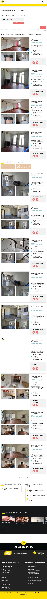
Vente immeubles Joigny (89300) (35, 499)
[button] (12, 19)
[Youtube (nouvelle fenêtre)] (27, 547)
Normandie (4, 583)
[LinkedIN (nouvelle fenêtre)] (31, 547)
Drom (3, 576)
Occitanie (4, 585)
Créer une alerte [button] (19, 22)
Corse (3, 574)
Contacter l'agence (33, 62)
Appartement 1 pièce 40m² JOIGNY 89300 (36, 40)
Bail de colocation (20, 523)
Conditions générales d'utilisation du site (23, 592)
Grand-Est (4, 577)
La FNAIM (35, 592)
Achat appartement (32, 566)
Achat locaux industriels (33, 573)
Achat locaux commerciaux (34, 570)
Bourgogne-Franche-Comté (8, 567)
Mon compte (38, 2)
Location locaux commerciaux (34, 581)
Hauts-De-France (5, 579)
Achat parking (31, 567)
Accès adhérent (23, 594)
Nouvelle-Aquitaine (6, 584)
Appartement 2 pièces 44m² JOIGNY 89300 (37, 341)
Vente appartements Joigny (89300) (37, 491)
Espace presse (41, 592)
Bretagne (4, 569)
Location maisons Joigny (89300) (11, 489)
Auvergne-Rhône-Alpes (7, 566)
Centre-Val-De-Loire (6, 570)
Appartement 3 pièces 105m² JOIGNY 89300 (37, 413)
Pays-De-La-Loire (5, 587)
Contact (11, 592)
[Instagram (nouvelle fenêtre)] (19, 547)
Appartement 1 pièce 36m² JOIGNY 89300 (36, 71)
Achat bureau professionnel (34, 572)
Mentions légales (5, 592)
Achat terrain (31, 569)
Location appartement (33, 577)
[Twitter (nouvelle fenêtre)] (23, 547)
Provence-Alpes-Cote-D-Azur (8, 588)
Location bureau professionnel (34, 580)
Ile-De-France (5, 580)
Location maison (31, 579)
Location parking (31, 583)
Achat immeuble (31, 575)
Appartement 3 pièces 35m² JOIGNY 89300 (37, 174)
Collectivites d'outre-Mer (7, 572)
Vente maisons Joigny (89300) (37, 495)
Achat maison (31, 564)
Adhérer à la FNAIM (23, 4)
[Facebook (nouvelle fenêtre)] (16, 547)
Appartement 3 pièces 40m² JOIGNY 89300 (37, 208)
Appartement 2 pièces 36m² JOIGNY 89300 (37, 241)
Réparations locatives (36, 523)
